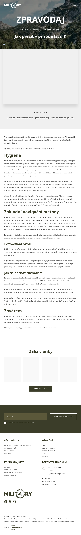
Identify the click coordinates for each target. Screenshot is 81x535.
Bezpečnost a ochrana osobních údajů (18, 445)
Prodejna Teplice (10, 475)
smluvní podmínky (59, 521)
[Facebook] (5, 501)
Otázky (44, 445)
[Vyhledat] (70, 5)
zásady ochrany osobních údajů (45, 521)
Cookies (53, 519)
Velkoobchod (9, 451)
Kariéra (45, 456)
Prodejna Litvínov (10, 470)
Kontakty (7, 467)
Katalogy (7, 453)
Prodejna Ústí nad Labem (13, 472)
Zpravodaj (36, 29)
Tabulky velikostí (48, 448)
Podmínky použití (43, 519)
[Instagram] (14, 501)
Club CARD (45, 453)
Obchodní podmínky (11, 448)
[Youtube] (9, 501)
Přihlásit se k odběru (63, 417)
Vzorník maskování (49, 451)
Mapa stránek (8, 519)
